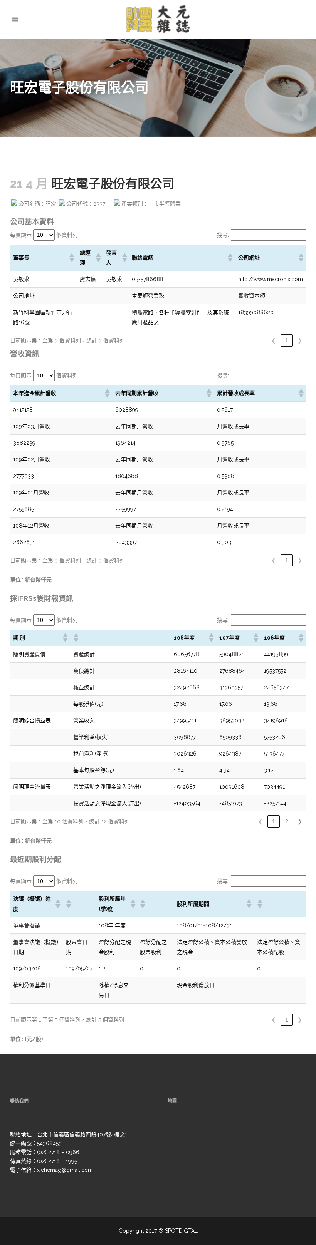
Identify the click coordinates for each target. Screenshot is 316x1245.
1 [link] (286, 340)
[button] (71, 257)
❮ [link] (273, 340)
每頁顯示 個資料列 (44, 235)
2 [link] (286, 821)
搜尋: (223, 235)
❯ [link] (300, 340)
